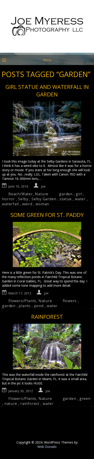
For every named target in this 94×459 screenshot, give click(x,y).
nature (10, 403)
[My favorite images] (47, 51)
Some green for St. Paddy (47, 214)
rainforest (29, 403)
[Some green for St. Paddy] (47, 245)
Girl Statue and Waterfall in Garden (47, 90)
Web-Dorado (47, 446)
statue (66, 198)
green (85, 398)
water (80, 198)
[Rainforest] (47, 347)
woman (42, 203)
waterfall (10, 203)
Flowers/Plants (22, 300)
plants (25, 305)
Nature (41, 193)
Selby (23, 198)
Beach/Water (20, 193)
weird (27, 203)
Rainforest (47, 316)
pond (39, 305)
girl (79, 193)
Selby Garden (43, 198)
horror (8, 198)
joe (43, 186)
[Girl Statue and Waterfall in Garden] (47, 129)
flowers (70, 300)
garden (66, 193)
